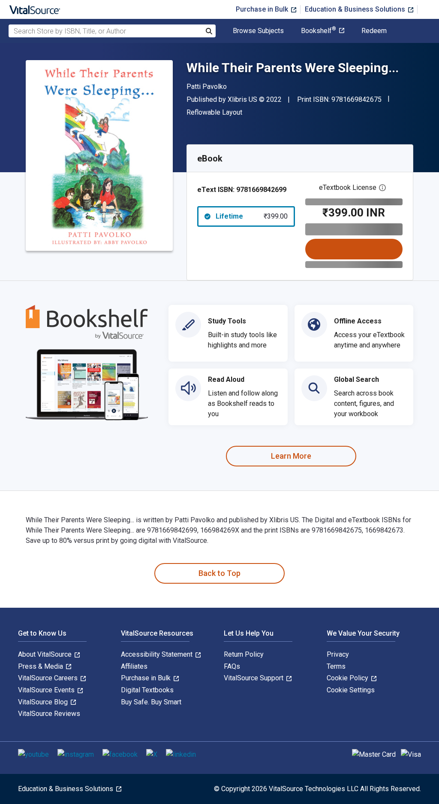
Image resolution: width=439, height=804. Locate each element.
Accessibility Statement (157, 654)
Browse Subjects (258, 30)
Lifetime (252, 216)
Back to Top (219, 573)
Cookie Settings (351, 690)
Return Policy (244, 654)
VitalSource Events (47, 690)
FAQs (232, 666)
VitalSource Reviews (49, 714)
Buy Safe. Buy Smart (151, 702)
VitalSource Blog (43, 702)
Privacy (338, 654)
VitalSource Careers (48, 678)
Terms (336, 666)
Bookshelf (318, 30)
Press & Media (41, 666)
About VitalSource (45, 654)
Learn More (291, 455)
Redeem (374, 30)
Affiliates (134, 666)
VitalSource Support (254, 678)
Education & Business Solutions (356, 9)
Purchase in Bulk (263, 9)
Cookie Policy (348, 678)
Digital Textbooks (147, 690)
